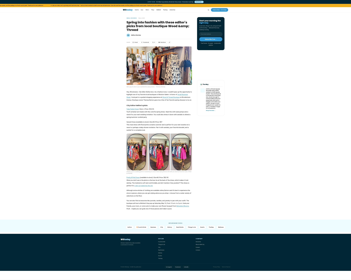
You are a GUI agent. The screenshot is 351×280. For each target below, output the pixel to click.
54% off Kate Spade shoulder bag (213, 90)
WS (128, 10)
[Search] (208, 10)
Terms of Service (226, 267)
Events (137, 10)
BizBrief (159, 10)
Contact (198, 250)
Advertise (172, 10)
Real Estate (179, 227)
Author (130, 227)
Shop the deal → (210, 110)
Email (136, 42)
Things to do (192, 227)
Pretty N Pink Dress (133, 177)
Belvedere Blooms (183, 206)
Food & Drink (161, 241)
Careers (198, 247)
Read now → (199, 2)
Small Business (132, 18)
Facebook (146, 42)
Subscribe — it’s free (219, 10)
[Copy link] (169, 42)
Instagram (169, 267)
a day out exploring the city (143, 186)
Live (142, 10)
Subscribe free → (211, 39)
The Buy (165, 10)
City (161, 227)
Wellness (221, 227)
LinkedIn (186, 267)
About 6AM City (200, 244)
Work (147, 10)
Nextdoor (163, 42)
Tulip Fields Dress (133, 109)
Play (153, 10)
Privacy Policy (216, 267)
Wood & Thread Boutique (171, 97)
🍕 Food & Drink (141, 227)
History (169, 227)
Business (153, 227)
